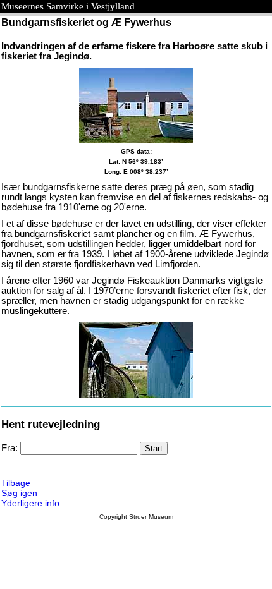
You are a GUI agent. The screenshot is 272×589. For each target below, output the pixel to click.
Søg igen (19, 493)
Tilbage (15, 483)
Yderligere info (30, 503)
